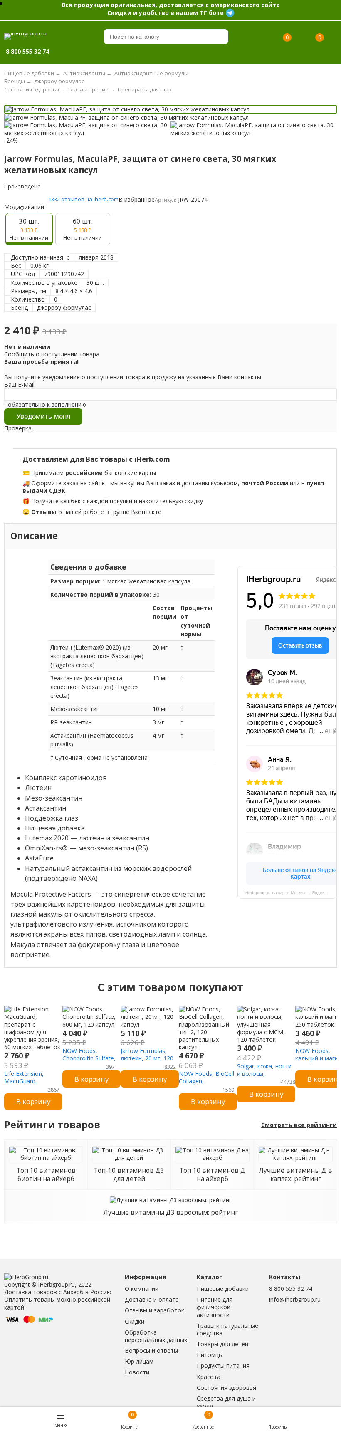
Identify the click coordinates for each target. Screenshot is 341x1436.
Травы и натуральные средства (227, 1329)
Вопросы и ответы (151, 1350)
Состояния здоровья (226, 1388)
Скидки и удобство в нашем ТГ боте (165, 13)
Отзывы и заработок (154, 1310)
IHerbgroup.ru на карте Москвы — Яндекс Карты (290, 892)
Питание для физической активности (214, 1306)
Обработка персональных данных (156, 1336)
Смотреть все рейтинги (299, 1125)
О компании (141, 1289)
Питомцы (210, 1355)
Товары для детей (222, 1344)
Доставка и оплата (152, 1299)
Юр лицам (139, 1361)
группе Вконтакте (136, 512)
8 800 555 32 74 (290, 1289)
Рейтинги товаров (52, 1124)
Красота (208, 1377)
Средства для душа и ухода (226, 1402)
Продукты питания (223, 1365)
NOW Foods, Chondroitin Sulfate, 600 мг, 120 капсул (89, 1058)
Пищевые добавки (223, 1289)
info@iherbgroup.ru (295, 1299)
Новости (137, 1372)
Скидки (134, 1321)
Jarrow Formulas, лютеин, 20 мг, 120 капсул (147, 1058)
